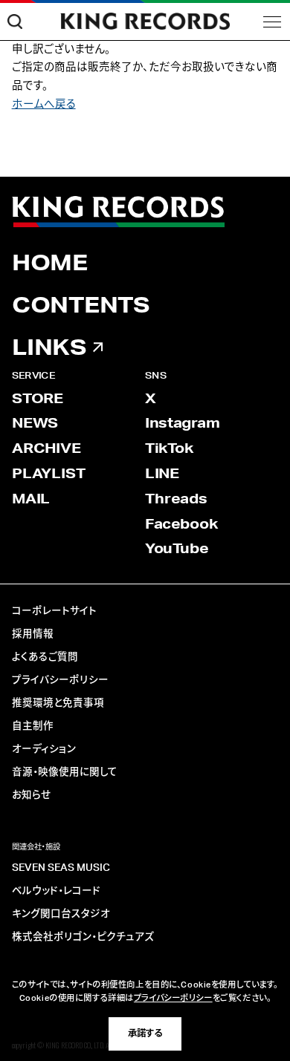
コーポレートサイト (54, 611)
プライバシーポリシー (60, 680)
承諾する (145, 1033)
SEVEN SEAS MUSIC (61, 868)
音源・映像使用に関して (64, 772)
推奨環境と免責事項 (58, 703)
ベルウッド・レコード (56, 891)
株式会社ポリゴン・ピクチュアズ (83, 937)
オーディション (44, 749)
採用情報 (33, 634)
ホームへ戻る (44, 104)
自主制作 (33, 726)
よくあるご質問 (45, 657)
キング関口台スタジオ (61, 914)
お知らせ (31, 795)
